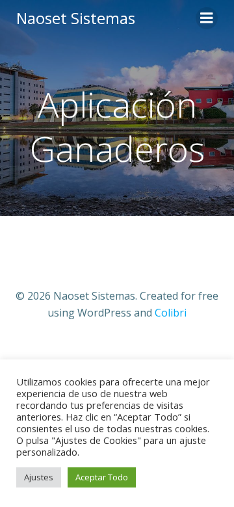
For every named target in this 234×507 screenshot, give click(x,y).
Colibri (171, 313)
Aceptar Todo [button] (101, 477)
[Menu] (207, 18)
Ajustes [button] (38, 477)
